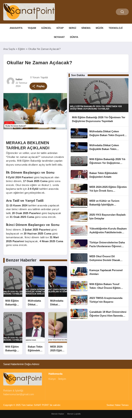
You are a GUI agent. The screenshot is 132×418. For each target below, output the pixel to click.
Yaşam (32, 28)
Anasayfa (16, 28)
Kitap (60, 28)
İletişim (62, 378)
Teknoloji (116, 28)
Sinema (86, 28)
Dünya (74, 37)
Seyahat (59, 37)
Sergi (72, 28)
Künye (52, 378)
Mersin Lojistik (74, 414)
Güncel (46, 28)
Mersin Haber (57, 414)
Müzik (99, 28)
